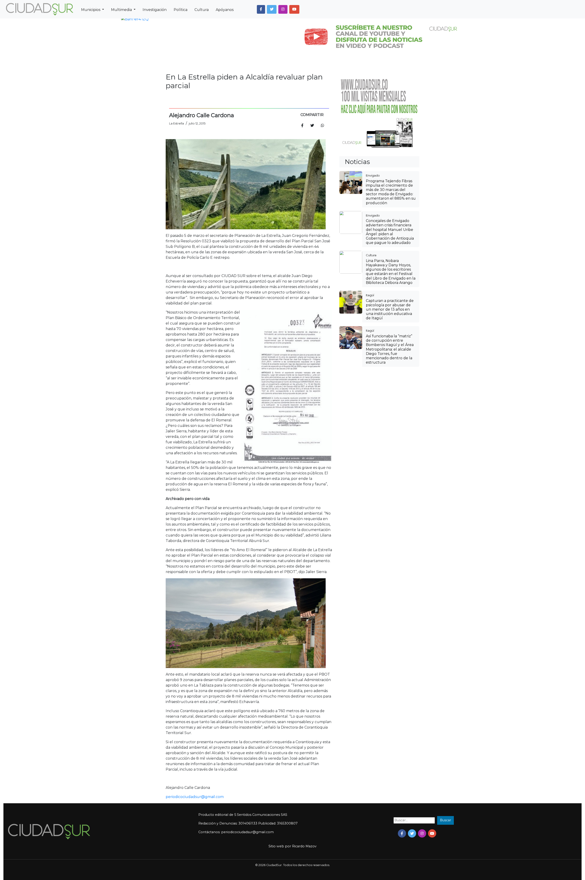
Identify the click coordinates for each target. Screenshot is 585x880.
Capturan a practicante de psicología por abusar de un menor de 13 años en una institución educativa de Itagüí (390, 309)
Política (180, 10)
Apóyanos (225, 10)
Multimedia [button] (122, 10)
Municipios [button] (91, 10)
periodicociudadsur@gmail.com (195, 797)
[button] (261, 9)
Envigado (373, 175)
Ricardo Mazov (304, 846)
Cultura (201, 10)
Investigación (155, 10)
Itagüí (370, 295)
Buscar (445, 820)
